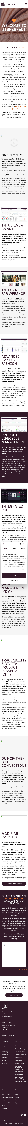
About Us (18, 1090)
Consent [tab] (5, 548)
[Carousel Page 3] (22, 969)
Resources (5, 1090)
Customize (13, 580)
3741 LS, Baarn (7, 1028)
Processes (5, 1041)
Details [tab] (14, 548)
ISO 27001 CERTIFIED (8, 1036)
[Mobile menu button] (26, 4)
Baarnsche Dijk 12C (9, 1026)
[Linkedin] (25, 1115)
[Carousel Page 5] (26, 969)
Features (18, 1041)
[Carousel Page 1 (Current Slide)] (19, 969)
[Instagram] (22, 1115)
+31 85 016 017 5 (20, 107)
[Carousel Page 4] (24, 969)
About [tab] (23, 548)
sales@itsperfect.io (15, 109)
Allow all (14, 575)
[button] (14, 143)
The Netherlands (8, 1030)
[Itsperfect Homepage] (6, 1006)
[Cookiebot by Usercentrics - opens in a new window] (19, 544)
